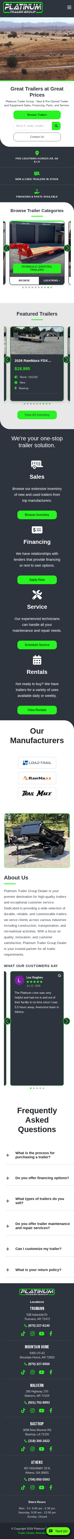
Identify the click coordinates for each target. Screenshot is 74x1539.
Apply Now (37, 579)
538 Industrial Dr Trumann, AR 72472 (37, 1317)
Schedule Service (37, 645)
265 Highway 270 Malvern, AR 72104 (37, 1393)
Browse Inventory (37, 514)
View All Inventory (37, 415)
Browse (24, 280)
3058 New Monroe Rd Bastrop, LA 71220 (37, 1432)
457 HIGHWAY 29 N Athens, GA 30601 (37, 1470)
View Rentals (37, 710)
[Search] (56, 126)
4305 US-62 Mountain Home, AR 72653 (37, 1355)
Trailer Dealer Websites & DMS (37, 1532)
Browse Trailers (37, 114)
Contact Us (37, 136)
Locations (51, 280)
